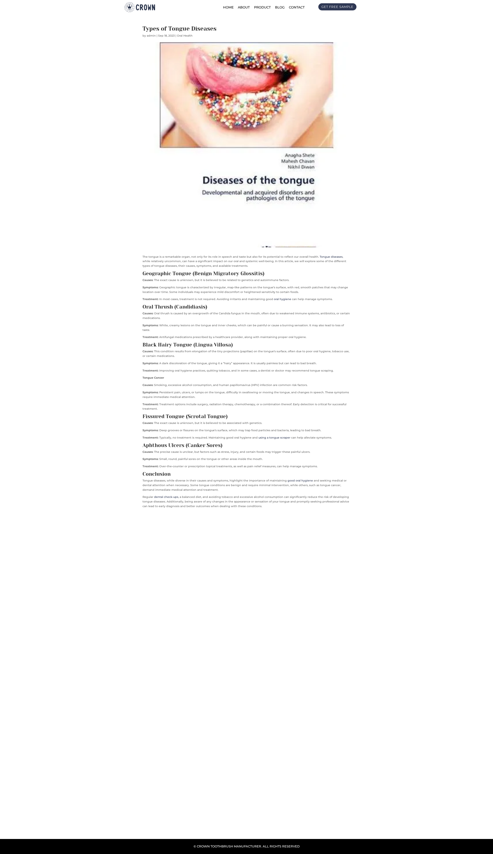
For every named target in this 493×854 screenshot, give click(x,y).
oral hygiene (282, 299)
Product (262, 7)
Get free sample (337, 7)
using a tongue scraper (274, 437)
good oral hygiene (300, 480)
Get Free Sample (246, 675)
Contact (297, 7)
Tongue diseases (331, 256)
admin (151, 35)
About (244, 7)
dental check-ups (166, 497)
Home (228, 7)
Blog (280, 7)
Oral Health (185, 35)
